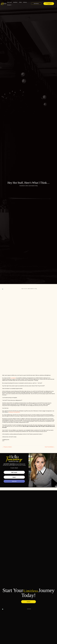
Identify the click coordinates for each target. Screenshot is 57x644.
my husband (13, 378)
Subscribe (14, 481)
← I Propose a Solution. (7, 447)
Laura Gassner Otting (33, 185)
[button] (18, 2)
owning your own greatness (14, 412)
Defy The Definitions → (50, 447)
